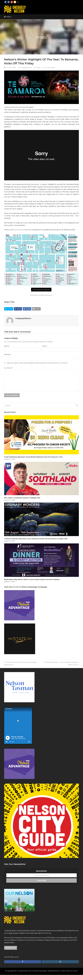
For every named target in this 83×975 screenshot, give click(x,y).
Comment (8, 368)
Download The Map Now (41, 289)
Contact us (10, 948)
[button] (8, 17)
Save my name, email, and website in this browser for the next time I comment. (37, 363)
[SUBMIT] (76, 406)
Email (44, 346)
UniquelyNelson (26, 67)
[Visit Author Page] (9, 320)
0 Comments (50, 67)
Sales (38, 67)
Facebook (18, 230)
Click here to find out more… (41, 295)
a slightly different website (69, 971)
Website (7, 354)
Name (7, 346)
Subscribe (41, 880)
